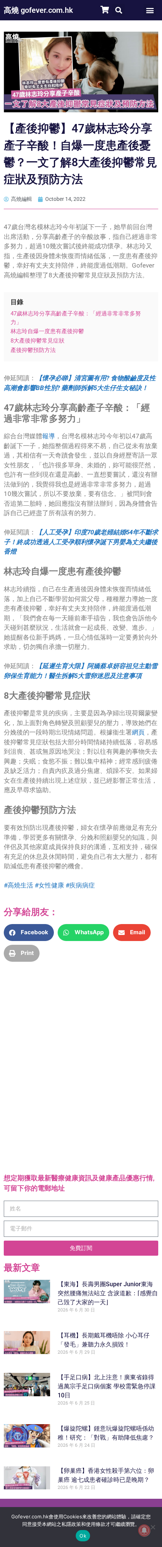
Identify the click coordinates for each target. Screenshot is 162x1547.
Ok (82, 1536)
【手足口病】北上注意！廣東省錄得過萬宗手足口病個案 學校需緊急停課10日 (107, 1386)
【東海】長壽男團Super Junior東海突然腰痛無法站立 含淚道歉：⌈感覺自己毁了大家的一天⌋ (108, 1293)
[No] (152, 1527)
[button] (118, 10)
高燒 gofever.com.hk (38, 10)
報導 (48, 436)
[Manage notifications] (144, 1530)
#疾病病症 (80, 885)
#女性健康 (49, 885)
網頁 (138, 732)
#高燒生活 (18, 885)
